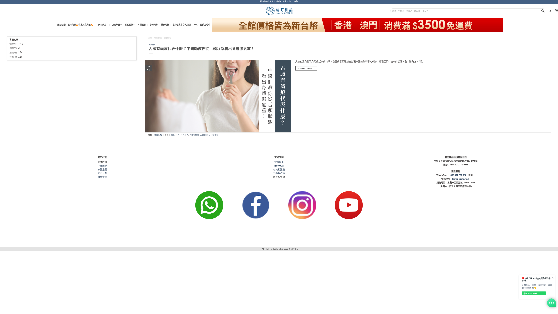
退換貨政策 (279, 173)
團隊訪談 (13, 48)
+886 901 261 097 (457, 175)
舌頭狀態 (204, 135)
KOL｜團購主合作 (202, 25)
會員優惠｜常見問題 (181, 25)
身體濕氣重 (213, 135)
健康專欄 (165, 25)
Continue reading (306, 68)
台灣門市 (154, 25)
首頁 (150, 38)
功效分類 (116, 25)
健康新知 (13, 44)
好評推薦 (13, 52)
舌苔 (178, 135)
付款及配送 (279, 169)
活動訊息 (13, 57)
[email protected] (460, 179)
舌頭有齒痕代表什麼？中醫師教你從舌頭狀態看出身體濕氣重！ (202, 49)
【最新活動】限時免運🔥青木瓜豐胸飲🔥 (74, 25)
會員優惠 (279, 162)
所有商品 (102, 25)
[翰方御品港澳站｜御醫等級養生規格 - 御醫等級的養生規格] (279, 11)
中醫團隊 (142, 25)
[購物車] (556, 11)
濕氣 (173, 135)
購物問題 (279, 166)
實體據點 (102, 177)
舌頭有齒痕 (194, 135)
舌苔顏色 (184, 135)
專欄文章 (158, 38)
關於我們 (129, 25)
